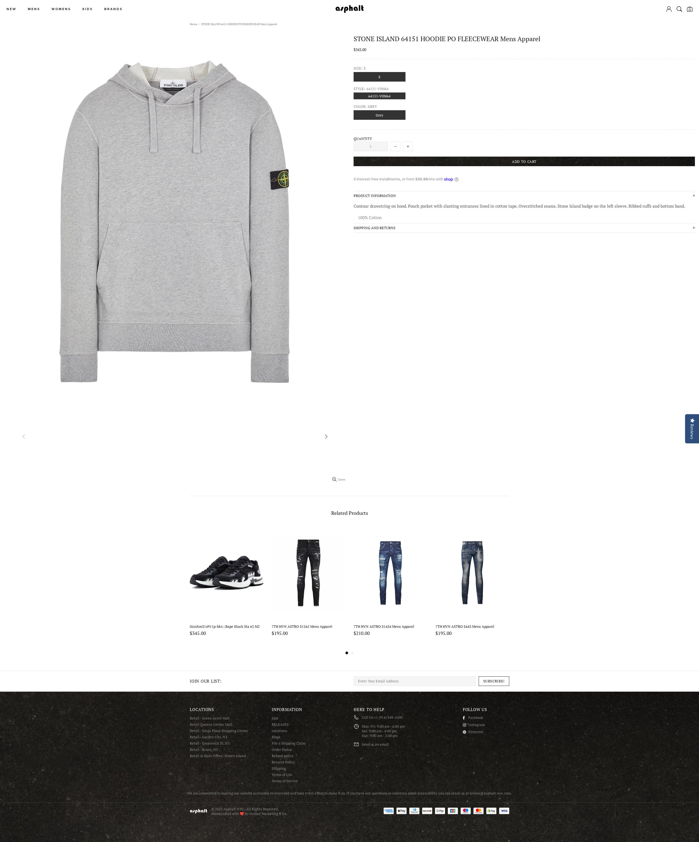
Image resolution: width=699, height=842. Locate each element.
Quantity (363, 138)
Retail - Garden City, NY (208, 737)
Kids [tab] (87, 9)
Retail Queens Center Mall (211, 724)
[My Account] (669, 9)
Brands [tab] (113, 9)
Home (193, 24)
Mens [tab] (34, 9)
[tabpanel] (227, 588)
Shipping (279, 768)
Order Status (282, 749)
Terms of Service (285, 781)
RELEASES (280, 724)
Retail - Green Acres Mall (210, 718)
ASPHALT (198, 811)
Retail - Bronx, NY (204, 749)
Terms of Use (282, 774)
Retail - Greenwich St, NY (210, 743)
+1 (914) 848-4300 (388, 717)
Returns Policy (283, 762)
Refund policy (282, 756)
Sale (275, 718)
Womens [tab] (61, 9)
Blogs (276, 737)
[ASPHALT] (349, 9)
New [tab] (11, 9)
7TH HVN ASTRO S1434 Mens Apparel (384, 626)
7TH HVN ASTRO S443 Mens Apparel (465, 626)
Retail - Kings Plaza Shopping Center (219, 730)
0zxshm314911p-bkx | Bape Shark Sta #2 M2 (225, 626)
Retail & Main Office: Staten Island (218, 756)
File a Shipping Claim (289, 743)
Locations (279, 730)
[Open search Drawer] (679, 9)
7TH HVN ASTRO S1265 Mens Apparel (302, 626)
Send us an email (375, 744)
